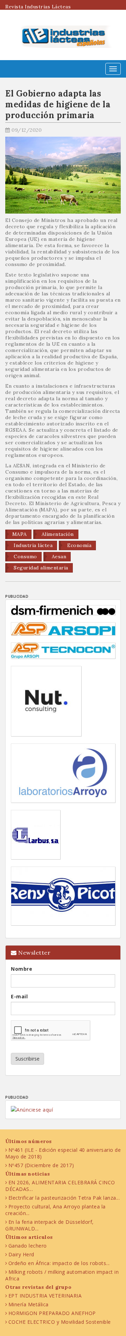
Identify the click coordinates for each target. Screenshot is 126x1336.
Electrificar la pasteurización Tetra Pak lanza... (64, 1197)
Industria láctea (32, 545)
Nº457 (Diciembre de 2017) (41, 1165)
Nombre (21, 968)
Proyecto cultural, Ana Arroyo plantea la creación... (55, 1209)
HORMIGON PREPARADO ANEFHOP (52, 1313)
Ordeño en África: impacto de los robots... (59, 1263)
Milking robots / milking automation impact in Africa (62, 1275)
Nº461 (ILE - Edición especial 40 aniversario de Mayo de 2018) (63, 1153)
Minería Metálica (28, 1304)
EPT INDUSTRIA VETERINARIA (45, 1295)
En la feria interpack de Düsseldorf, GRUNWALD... (49, 1225)
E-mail (19, 996)
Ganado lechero (27, 1245)
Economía (79, 545)
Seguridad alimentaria (40, 568)
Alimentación (57, 534)
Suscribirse (27, 1058)
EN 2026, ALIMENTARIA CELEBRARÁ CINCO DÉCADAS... (60, 1185)
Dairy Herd (21, 1254)
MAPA (19, 534)
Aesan (58, 556)
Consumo (24, 556)
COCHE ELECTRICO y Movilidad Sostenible (59, 1322)
